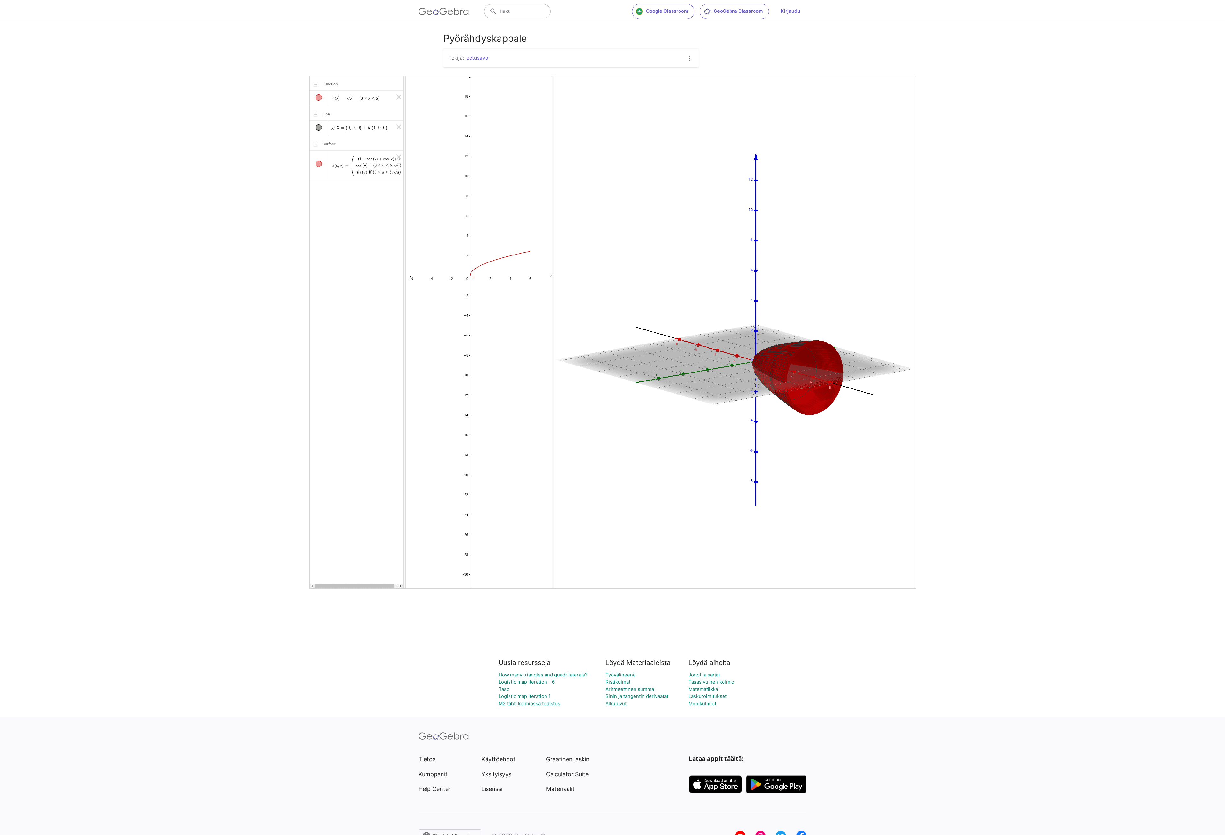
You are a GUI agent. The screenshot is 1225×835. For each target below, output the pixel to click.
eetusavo (477, 58)
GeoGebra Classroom (738, 11)
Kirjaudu (790, 11)
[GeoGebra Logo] (444, 11)
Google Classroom (667, 11)
